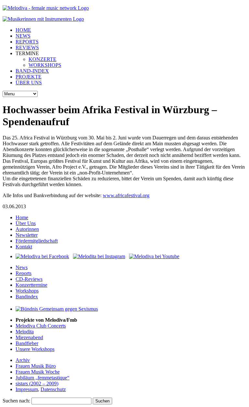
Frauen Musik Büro (36, 366)
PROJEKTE (29, 76)
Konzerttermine (31, 285)
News (22, 267)
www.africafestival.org (126, 195)
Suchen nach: (16, 400)
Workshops (27, 290)
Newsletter (27, 235)
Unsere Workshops (35, 349)
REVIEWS (27, 47)
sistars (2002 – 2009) (37, 383)
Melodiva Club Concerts (41, 326)
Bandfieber (27, 343)
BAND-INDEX (32, 71)
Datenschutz (53, 389)
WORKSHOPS (45, 65)
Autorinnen (27, 229)
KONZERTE (42, 59)
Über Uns (26, 223)
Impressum (27, 389)
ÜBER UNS (29, 82)
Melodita (25, 331)
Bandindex (27, 296)
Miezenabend (29, 337)
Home (22, 217)
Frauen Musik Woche (38, 372)
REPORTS (27, 41)
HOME (23, 30)
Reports (23, 273)
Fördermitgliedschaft (37, 241)
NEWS (23, 36)
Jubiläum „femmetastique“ (42, 377)
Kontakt (24, 246)
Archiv (23, 360)
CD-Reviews (29, 279)
